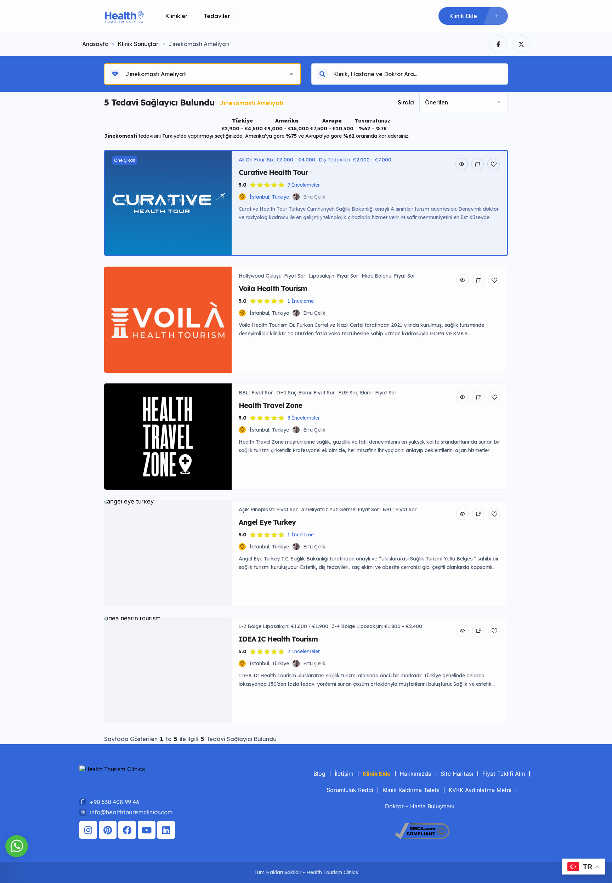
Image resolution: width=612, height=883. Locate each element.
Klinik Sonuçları (139, 43)
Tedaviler (217, 15)
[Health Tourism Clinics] (124, 16)
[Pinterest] (108, 830)
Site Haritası (457, 773)
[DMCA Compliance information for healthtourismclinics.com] (422, 837)
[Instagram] (88, 830)
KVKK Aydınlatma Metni (480, 789)
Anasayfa (95, 43)
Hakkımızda (415, 773)
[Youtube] (146, 830)
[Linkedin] (166, 830)
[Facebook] (127, 830)
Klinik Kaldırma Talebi (411, 789)
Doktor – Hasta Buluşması (419, 806)
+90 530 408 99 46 (114, 801)
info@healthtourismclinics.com (131, 812)
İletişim (344, 773)
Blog (319, 773)
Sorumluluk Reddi (350, 789)
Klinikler (176, 15)
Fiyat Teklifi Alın (503, 773)
